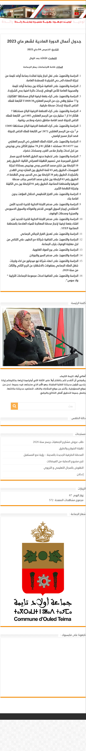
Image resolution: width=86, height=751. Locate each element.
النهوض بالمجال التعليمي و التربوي (63, 468)
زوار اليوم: (77, 495)
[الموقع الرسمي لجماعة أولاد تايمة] (43, 16)
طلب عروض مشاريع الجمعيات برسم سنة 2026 (58, 442)
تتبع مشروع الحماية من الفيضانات (65, 461)
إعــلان (80, 474)
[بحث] (14, 406)
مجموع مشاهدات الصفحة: (68, 500)
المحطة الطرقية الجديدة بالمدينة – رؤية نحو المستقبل (53, 455)
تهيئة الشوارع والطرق (71, 448)
